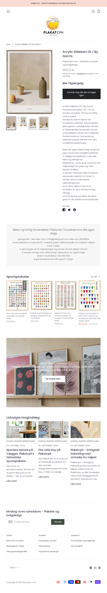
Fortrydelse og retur (48, 540)
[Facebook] (90, 567)
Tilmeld (57, 521)
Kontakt (42, 535)
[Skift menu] (8, 11)
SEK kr (12, 567)
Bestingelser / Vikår (15, 546)
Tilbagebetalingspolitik (16, 551)
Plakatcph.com (29, 582)
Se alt (94, 276)
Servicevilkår (77, 546)
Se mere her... (53, 378)
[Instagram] (94, 567)
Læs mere (11, 480)
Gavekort (75, 535)
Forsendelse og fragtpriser (83, 540)
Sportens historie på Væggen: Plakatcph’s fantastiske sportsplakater (20, 455)
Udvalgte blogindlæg (23, 417)
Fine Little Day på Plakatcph (49, 452)
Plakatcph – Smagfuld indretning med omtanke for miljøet (85, 453)
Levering (81, 73)
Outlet (9, 535)
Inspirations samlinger (49, 551)
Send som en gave (15, 540)
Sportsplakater (17, 277)
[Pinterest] (98, 567)
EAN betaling (44, 546)
